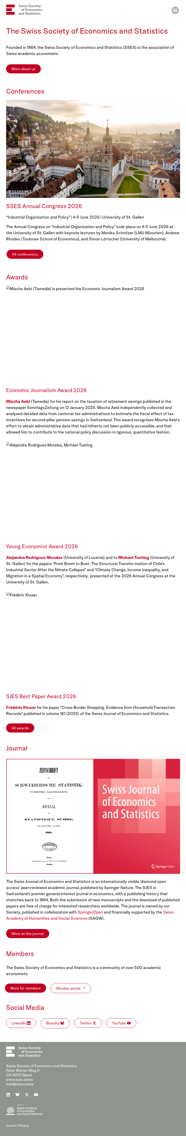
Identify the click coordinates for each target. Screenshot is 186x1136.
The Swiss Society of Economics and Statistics (87, 31)
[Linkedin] (8, 1095)
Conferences (25, 91)
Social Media (25, 1007)
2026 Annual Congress (142, 575)
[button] (175, 10)
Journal (16, 748)
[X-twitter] (27, 1095)
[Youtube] (36, 1095)
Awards (17, 277)
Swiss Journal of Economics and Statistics (130, 713)
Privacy (23, 1126)
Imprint (11, 1126)
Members (20, 953)
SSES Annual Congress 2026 (44, 205)
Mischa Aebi (18, 401)
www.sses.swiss (19, 1079)
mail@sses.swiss (20, 1084)
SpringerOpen (90, 912)
